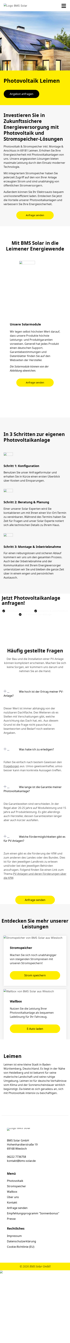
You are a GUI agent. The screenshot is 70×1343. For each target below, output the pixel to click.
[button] (35, 697)
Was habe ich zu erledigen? (36, 749)
